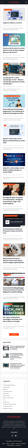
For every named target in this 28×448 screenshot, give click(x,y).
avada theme (14, 387)
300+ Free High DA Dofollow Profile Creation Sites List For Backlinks (17, 348)
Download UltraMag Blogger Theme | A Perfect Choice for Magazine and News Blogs (13, 290)
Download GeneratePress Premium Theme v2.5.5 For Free (13, 231)
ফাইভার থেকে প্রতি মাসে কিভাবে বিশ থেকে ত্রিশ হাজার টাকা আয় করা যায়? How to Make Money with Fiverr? (14, 50)
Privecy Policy (10, 445)
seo (14, 400)
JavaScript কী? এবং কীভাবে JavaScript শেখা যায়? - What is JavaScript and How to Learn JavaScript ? (14, 81)
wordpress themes (14, 406)
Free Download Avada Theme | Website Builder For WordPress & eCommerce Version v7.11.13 (16, 356)
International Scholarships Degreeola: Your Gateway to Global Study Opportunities (13, 111)
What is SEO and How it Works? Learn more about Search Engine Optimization (13, 260)
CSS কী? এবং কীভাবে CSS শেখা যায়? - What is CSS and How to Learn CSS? (14, 141)
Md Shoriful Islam (17, 441)
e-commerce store (14, 391)
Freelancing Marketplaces (14, 385)
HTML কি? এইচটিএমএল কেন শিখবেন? (12, 23)
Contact (12, 443)
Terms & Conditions (21, 443)
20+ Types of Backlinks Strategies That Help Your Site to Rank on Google (12, 319)
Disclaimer (18, 445)
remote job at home (14, 398)
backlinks (14, 389)
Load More (14, 334)
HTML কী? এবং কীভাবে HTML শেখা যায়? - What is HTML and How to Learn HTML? (14, 170)
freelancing (14, 393)
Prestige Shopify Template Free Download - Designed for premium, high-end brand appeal (13, 201)
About (7, 443)
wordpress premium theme (14, 404)
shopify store (14, 402)
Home (3, 443)
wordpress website (14, 408)
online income (14, 395)
